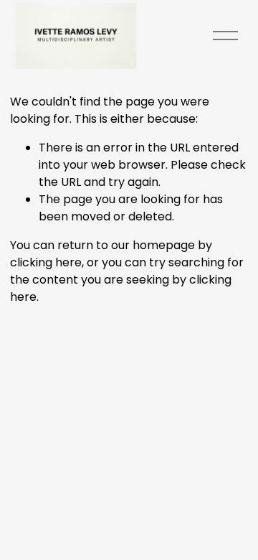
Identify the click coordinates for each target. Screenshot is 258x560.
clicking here (46, 262)
